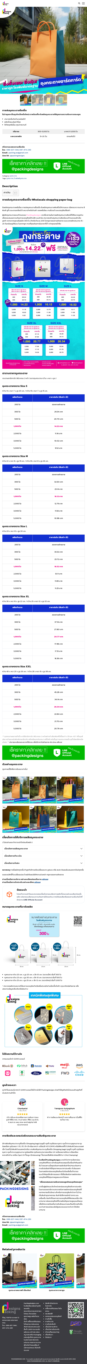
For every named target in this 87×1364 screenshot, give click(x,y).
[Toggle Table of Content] (14, 193)
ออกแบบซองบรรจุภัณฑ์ (53, 1316)
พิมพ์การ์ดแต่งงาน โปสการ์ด (51, 1304)
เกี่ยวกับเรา (49, 1334)
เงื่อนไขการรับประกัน (52, 1329)
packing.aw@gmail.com (18, 152)
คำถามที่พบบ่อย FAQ (52, 1332)
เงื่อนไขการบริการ (51, 1327)
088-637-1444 (12, 149)
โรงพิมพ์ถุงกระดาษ (20, 178)
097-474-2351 (25, 149)
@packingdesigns (17, 155)
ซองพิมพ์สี (49, 1313)
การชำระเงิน (49, 1321)
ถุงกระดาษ (13, 176)
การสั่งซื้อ (48, 1319)
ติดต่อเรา (48, 1337)
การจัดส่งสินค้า (50, 1324)
